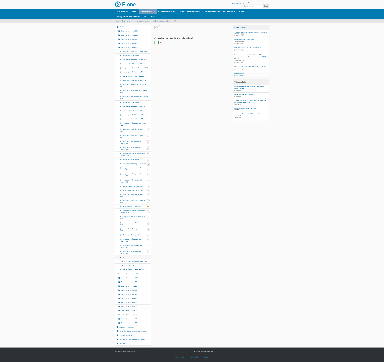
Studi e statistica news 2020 (129, 278)
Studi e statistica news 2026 (129, 31)
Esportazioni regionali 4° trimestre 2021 (131, 195)
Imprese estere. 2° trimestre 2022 (132, 64)
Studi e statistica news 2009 (129, 323)
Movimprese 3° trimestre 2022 (131, 55)
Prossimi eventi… (239, 75)
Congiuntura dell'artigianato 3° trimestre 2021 (130, 240)
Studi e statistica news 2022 (161, 21)
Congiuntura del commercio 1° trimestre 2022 (130, 148)
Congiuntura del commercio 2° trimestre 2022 (133, 91)
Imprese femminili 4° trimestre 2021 (133, 206)
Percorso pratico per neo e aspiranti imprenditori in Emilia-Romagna (250, 87)
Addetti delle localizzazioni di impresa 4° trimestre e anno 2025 (250, 115)
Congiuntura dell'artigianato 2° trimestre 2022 (133, 85)
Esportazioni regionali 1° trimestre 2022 (131, 130)
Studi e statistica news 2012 (129, 310)
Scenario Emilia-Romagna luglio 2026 (245, 108)
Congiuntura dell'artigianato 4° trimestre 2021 (130, 175)
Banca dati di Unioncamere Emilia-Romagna (133, 331)
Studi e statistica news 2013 (129, 306)
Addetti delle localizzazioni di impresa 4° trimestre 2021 (132, 154)
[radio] (156, 42)
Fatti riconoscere (236, 3)
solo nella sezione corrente (251, 2)
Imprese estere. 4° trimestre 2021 (132, 186)
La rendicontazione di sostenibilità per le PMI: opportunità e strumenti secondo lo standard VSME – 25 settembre (250, 57)
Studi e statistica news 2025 (129, 35)
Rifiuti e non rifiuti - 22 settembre (244, 39)
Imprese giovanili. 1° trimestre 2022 (133, 115)
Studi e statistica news (143, 21)
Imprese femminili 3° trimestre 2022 (133, 269)
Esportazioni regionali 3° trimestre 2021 (131, 224)
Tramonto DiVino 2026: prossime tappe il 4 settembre (250, 32)
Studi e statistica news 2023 (129, 43)
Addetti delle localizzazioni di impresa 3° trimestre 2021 (132, 211)
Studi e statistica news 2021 (129, 274)
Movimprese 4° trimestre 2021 (131, 235)
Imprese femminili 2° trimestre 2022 (133, 76)
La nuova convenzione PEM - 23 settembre (247, 47)
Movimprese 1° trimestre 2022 (131, 159)
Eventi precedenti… (239, 73)
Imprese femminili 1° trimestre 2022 (133, 119)
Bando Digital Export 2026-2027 (244, 94)
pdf (123, 257)
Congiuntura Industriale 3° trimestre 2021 (132, 217)
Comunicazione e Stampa (126, 12)
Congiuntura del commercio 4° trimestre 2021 (130, 169)
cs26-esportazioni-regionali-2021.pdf (135, 261)
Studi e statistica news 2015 (129, 298)
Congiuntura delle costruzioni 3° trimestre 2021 (131, 246)
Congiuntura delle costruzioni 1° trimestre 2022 (131, 142)
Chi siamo (242, 12)
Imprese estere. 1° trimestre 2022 (132, 111)
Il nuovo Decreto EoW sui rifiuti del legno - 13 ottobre (250, 66)
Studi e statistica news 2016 (129, 294)
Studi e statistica (147, 12)
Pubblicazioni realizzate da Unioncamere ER (132, 339)
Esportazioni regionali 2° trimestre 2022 (134, 80)
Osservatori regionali (125, 335)
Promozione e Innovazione (190, 12)
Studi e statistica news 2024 (129, 39)
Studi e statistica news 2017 (129, 290)
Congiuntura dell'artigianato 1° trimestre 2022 (133, 124)
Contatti (122, 343)
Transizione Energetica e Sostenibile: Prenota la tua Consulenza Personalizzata (250, 101)
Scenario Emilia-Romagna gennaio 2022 (132, 230)
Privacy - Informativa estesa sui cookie (131, 17)
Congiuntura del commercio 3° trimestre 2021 (130, 252)
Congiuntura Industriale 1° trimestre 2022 (132, 136)
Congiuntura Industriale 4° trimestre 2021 (132, 201)
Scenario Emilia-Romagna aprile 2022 (134, 164)
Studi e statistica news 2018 (129, 286)
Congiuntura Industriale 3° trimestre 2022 (135, 51)
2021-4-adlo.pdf (129, 265)
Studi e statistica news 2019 (129, 282)
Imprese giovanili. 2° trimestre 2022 (133, 72)
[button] (137, 11)
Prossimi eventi (240, 27)
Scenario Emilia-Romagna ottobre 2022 (134, 59)
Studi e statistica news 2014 (129, 302)
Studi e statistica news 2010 (129, 319)
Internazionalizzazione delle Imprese (219, 12)
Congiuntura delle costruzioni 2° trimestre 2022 (134, 97)
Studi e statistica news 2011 (129, 315)
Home (117, 21)
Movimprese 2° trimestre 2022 (131, 102)
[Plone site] (125, 4)
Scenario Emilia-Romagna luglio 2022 (134, 106)
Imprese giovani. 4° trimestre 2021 (133, 190)
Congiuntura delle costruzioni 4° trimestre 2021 (131, 181)
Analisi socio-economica (126, 327)
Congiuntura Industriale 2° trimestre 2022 (135, 68)
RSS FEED (154, 17)
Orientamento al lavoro (167, 12)
